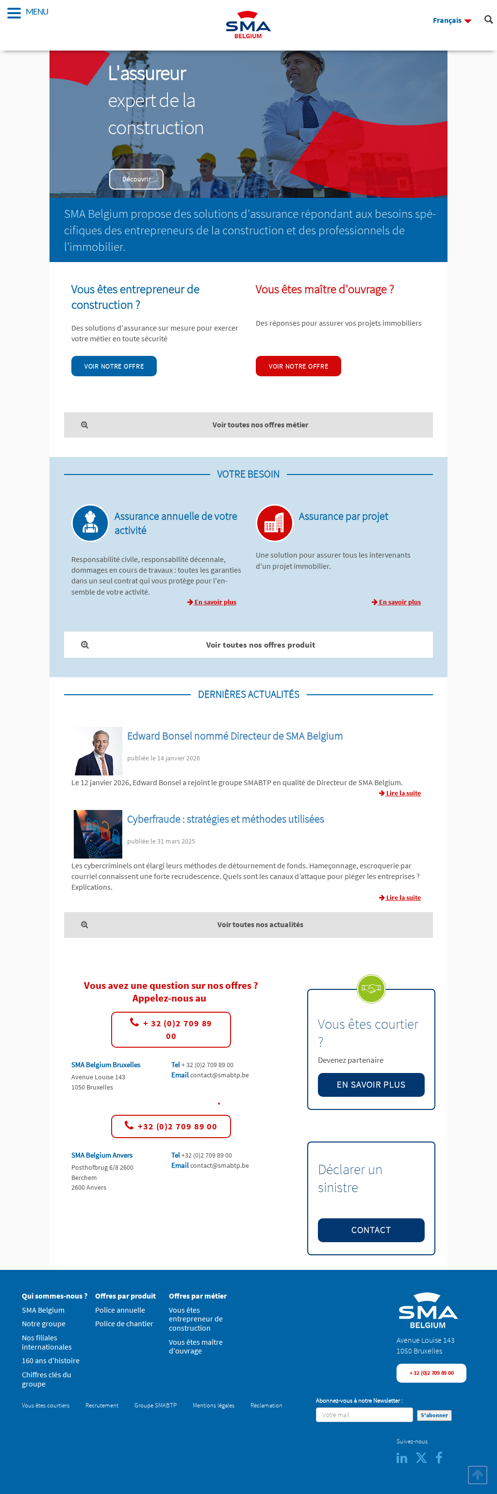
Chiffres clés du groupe (46, 1379)
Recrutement (101, 1405)
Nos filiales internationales (47, 1342)
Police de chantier (124, 1323)
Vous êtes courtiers (45, 1405)
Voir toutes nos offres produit (260, 644)
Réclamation (266, 1405)
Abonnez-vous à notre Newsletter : (359, 1400)
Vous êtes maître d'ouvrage (196, 1346)
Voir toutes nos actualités (260, 924)
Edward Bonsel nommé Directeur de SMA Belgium (235, 735)
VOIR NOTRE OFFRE (114, 366)
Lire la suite (403, 793)
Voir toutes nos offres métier (260, 424)
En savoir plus (214, 602)
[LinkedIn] (406, 1460)
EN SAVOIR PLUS (371, 1084)
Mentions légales (213, 1405)
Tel (176, 1064)
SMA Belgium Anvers (102, 1155)
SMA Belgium (43, 1310)
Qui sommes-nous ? (54, 1296)
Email (180, 1074)
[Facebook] (442, 1460)
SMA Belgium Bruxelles (105, 1064)
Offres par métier (198, 1296)
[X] (425, 1460)
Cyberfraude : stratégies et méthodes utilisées (225, 819)
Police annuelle (120, 1310)
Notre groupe (44, 1323)
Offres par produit (125, 1296)
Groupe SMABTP (155, 1405)
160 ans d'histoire (51, 1360)
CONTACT (371, 1229)
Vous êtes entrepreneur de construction (196, 1319)
